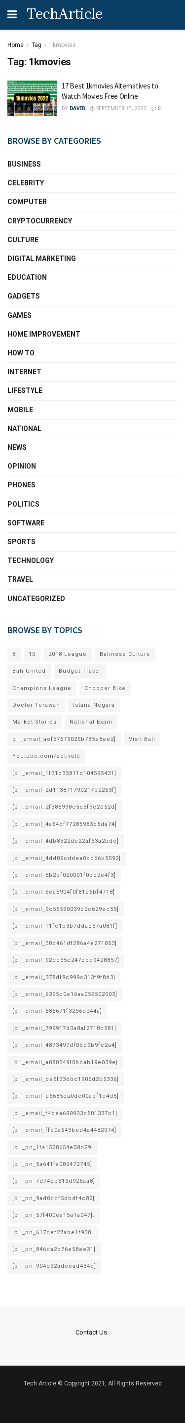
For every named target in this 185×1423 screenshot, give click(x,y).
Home (15, 45)
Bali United (29, 671)
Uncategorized (36, 599)
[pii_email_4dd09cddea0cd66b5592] (66, 858)
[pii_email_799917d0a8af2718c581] (64, 1028)
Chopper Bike (105, 688)
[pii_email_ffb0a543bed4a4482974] (64, 1130)
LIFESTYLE (24, 390)
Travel (20, 579)
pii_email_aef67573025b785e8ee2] (64, 739)
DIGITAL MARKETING (41, 258)
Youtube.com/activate (46, 756)
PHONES (21, 485)
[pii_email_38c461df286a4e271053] (64, 943)
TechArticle (65, 14)
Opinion (21, 466)
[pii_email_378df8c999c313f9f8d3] (63, 977)
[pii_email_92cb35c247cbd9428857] (65, 960)
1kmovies (62, 45)
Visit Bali (142, 739)
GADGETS (23, 296)
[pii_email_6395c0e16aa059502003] (64, 994)
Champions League (42, 688)
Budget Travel (80, 671)
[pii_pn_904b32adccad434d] (54, 1266)
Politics (23, 504)
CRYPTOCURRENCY (39, 221)
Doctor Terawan (36, 705)
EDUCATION (27, 277)
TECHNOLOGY (30, 560)
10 (32, 654)
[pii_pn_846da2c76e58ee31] (54, 1249)
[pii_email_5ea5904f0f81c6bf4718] (63, 892)
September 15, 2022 (121, 108)
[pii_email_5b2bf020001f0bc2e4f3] (64, 875)
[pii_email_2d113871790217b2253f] (64, 790)
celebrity (25, 183)
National (24, 428)
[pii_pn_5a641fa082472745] (52, 1164)
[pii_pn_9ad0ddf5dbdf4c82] (53, 1198)
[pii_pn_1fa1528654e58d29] (52, 1147)
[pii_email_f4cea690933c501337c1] (64, 1113)
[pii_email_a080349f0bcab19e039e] (65, 1062)
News (17, 447)
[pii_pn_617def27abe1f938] (52, 1232)
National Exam (91, 722)
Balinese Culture (125, 654)
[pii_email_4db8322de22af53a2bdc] (65, 841)
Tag (36, 45)
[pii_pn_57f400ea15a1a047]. (53, 1215)
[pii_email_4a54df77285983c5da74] (64, 824)
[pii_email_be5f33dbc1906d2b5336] (65, 1079)
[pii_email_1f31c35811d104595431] (64, 773)
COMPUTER (27, 202)
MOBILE (20, 410)
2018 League (67, 654)
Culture (22, 240)
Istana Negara (94, 705)
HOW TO (21, 353)
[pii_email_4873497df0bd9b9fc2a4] (64, 1045)
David (77, 108)
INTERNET (24, 372)
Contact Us (91, 1332)
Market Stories (34, 722)
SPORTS (21, 542)
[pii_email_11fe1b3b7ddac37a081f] (64, 926)
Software (25, 523)
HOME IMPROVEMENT (43, 334)
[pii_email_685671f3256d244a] (57, 1011)
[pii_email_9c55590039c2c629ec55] (65, 909)
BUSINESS (24, 164)
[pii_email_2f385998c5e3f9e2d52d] (64, 807)
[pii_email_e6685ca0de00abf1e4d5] (65, 1096)
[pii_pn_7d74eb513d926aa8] (53, 1181)
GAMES (19, 315)
